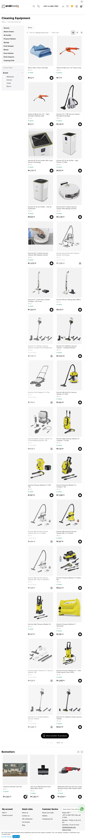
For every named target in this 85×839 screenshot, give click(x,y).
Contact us (25, 816)
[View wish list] (67, 6)
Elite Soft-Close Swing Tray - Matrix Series (70, 787)
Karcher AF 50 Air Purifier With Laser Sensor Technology (40, 161)
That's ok (16, 836)
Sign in (4, 812)
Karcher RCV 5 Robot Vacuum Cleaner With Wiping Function (66, 207)
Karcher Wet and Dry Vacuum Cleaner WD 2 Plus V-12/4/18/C (38, 578)
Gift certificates (27, 819)
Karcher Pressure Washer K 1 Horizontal (66, 625)
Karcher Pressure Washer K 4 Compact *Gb (66, 486)
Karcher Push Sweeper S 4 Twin (39, 392)
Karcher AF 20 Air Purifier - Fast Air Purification (40, 207)
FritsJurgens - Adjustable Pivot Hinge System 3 (40, 787)
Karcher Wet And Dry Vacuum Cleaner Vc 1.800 (66, 393)
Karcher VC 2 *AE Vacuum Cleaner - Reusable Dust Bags (68, 115)
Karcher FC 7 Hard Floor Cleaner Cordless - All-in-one (39, 300)
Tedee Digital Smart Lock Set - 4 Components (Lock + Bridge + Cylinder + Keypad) (14, 787)
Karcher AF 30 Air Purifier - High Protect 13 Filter (67, 161)
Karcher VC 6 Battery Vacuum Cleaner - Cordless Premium (66, 347)
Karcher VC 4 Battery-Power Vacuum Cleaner (69, 718)
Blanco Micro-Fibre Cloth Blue (38, 68)
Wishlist (44, 816)
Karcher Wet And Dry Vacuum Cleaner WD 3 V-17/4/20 (66, 532)
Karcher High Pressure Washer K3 (39, 624)
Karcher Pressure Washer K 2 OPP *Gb (39, 486)
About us (25, 812)
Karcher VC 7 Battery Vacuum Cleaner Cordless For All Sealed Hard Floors (40, 347)
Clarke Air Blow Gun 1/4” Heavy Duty (68, 68)
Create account (7, 815)
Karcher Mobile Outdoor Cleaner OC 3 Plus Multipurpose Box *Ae (40, 439)
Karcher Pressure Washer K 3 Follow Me (68, 578)
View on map (66, 830)
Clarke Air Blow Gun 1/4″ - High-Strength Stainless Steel (39, 115)
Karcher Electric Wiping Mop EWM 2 (68, 299)
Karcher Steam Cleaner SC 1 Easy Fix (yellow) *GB (40, 671)
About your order (48, 812)
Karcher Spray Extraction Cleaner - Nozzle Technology (68, 254)
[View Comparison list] (63, 6)
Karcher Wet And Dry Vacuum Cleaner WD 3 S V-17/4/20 (38, 532)
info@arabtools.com (69, 827)
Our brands (26, 822)
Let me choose (6, 837)
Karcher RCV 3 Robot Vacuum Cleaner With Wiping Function (38, 254)
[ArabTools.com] (10, 6)
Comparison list (47, 819)
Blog (23, 825)
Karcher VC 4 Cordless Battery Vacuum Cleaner (38, 718)
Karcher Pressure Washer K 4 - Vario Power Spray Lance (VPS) (68, 671)
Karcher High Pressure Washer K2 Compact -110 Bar (67, 439)
